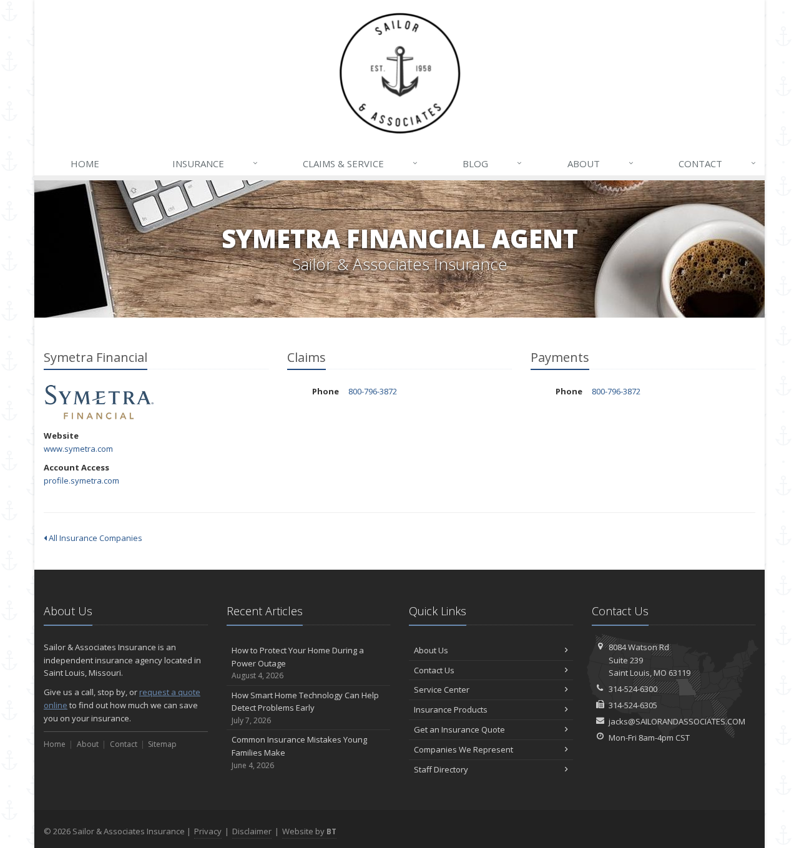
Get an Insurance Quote (459, 729)
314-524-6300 (633, 688)
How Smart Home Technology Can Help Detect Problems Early (305, 708)
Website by (309, 831)
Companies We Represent (463, 749)
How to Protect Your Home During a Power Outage (298, 663)
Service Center (441, 689)
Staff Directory (441, 769)
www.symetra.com (78, 448)
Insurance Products (451, 709)
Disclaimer (252, 831)
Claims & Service (360, 163)
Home (85, 163)
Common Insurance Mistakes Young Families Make (299, 752)
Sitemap (162, 744)
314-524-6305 (633, 705)
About (600, 163)
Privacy (208, 831)
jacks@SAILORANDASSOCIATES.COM (677, 721)
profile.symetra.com (81, 480)
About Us (431, 650)
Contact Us (434, 670)
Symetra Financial (99, 402)
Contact (717, 163)
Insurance (215, 163)
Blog (492, 163)
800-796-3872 (372, 391)
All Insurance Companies (94, 537)
